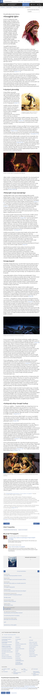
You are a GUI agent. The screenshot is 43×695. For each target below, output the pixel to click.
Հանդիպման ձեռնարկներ (19, 648)
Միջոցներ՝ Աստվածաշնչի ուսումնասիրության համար (6, 647)
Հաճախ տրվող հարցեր (33, 642)
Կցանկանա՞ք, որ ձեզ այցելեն (10, 624)
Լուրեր (30, 637)
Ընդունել (3, 692)
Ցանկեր (16, 651)
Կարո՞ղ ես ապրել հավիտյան (10, 601)
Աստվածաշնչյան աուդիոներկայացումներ (19, 660)
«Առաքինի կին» (9, 608)
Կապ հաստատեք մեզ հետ (33, 645)
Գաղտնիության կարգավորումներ (20, 688)
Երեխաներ (4, 653)
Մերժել (8, 692)
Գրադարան (3, 7)
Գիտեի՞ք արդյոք (7, 597)
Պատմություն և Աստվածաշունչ (7, 658)
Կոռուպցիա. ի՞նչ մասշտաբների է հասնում (13, 575)
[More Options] (41, 7)
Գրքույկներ (17, 642)
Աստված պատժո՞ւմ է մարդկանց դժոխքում (13, 594)
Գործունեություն (32, 653)
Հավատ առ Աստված (5, 654)
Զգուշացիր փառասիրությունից (10, 619)
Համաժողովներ (31, 651)
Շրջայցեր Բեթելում (32, 646)
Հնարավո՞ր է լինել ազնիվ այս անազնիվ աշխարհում (15, 583)
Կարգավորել (14, 692)
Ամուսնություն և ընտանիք (6, 650)
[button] (14, 4)
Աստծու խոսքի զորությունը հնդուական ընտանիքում (15, 590)
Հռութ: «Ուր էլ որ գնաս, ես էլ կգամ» (16, 546)
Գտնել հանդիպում (14, 669)
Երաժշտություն (18, 658)
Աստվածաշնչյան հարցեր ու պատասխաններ (6, 640)
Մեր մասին (31, 640)
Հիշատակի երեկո (32, 650)
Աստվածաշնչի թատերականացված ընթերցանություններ (19, 663)
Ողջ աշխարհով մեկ (32, 656)
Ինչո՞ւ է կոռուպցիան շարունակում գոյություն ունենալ (15, 579)
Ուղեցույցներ (17, 653)
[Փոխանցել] (39, 7)
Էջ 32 (5, 622)
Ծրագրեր (17, 650)
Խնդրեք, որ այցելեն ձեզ (33, 643)
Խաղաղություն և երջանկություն (7, 648)
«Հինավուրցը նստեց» (8, 604)
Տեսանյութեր (17, 656)
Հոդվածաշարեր (18, 645)
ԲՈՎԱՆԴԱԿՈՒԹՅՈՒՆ (21, 571)
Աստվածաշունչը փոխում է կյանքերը (11, 615)
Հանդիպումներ (31, 648)
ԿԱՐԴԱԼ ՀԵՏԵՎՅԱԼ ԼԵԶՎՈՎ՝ (33, 9)
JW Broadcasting (18, 654)
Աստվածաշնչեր (18, 639)
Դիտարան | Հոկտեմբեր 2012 (18, 7)
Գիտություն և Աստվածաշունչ (7, 656)
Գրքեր (16, 640)
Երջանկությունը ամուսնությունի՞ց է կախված (13, 612)
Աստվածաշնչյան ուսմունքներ (7, 637)
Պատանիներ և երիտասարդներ (7, 651)
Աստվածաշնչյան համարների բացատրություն (7, 642)
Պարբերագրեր (9, 7)
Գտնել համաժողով (24, 669)
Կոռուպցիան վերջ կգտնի (9, 586)
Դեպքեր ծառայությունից (33, 654)
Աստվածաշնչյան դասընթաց (6, 644)
